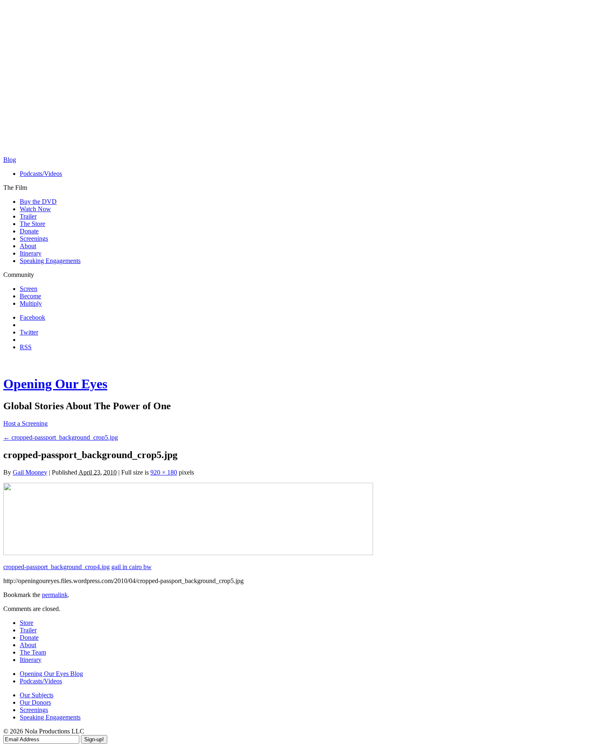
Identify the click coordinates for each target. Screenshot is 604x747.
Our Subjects (36, 695)
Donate (29, 231)
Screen (28, 288)
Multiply (31, 303)
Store (26, 622)
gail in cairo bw (131, 566)
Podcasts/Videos (41, 173)
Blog (9, 159)
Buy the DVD (38, 201)
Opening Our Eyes (55, 383)
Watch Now (35, 208)
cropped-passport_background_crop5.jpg (60, 437)
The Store (32, 223)
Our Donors (35, 702)
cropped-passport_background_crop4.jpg (56, 566)
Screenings (34, 238)
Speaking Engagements (50, 260)
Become (30, 296)
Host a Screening (25, 423)
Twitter (29, 332)
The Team (33, 652)
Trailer (28, 216)
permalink (55, 594)
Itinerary (30, 253)
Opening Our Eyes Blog (51, 673)
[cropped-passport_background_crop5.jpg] (188, 552)
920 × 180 (163, 472)
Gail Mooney (30, 472)
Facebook (32, 317)
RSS (26, 347)
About (28, 245)
